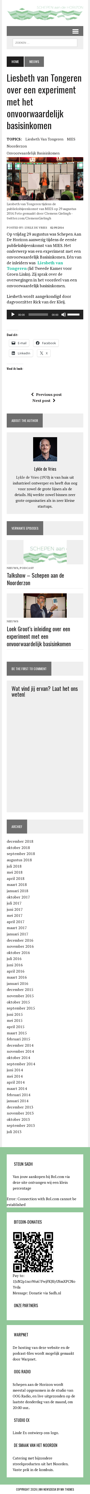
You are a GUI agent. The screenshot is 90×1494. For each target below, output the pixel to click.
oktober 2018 (18, 847)
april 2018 (15, 878)
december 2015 (20, 989)
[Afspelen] (13, 314)
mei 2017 (15, 915)
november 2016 (20, 946)
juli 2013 (14, 1131)
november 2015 (20, 995)
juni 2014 (15, 1070)
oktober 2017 (18, 897)
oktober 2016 (18, 952)
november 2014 (20, 1051)
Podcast (27, 568)
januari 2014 (17, 1100)
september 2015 (21, 1008)
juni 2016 (15, 965)
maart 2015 (17, 1033)
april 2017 (15, 921)
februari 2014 (18, 1094)
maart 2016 (17, 977)
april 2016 (15, 971)
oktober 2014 (18, 1057)
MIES (71, 139)
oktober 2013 (18, 1119)
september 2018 (21, 853)
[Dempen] (63, 314)
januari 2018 (17, 890)
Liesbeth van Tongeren (44, 139)
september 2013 (21, 1125)
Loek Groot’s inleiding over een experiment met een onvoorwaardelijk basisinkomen (39, 636)
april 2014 (15, 1082)
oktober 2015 (18, 1002)
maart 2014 (17, 1088)
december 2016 (20, 940)
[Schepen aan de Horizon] (45, 13)
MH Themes (67, 1489)
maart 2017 (17, 927)
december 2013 (20, 1107)
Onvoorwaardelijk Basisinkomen (33, 153)
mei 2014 (15, 1076)
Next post (41, 400)
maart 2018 (17, 884)
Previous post (49, 394)
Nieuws (12, 568)
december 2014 (20, 1045)
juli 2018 (14, 866)
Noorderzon (17, 146)
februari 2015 (18, 1039)
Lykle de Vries (36, 227)
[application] (45, 314)
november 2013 (20, 1113)
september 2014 (21, 1063)
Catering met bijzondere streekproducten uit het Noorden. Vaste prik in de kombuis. (40, 1464)
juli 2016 (14, 958)
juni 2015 (15, 1014)
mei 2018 (15, 872)
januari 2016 (17, 983)
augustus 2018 (19, 860)
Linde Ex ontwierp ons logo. (36, 1432)
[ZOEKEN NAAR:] (45, 42)
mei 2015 (15, 1020)
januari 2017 (17, 934)
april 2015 (15, 1026)
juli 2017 (14, 903)
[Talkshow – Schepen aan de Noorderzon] (45, 561)
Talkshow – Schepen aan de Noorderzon (35, 579)
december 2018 (20, 841)
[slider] (74, 314)
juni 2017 (15, 909)
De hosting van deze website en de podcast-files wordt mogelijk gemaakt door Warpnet (43, 1353)
